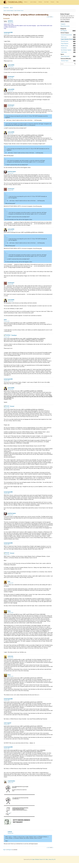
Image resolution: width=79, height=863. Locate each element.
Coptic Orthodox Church (67, 39)
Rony (9, 611)
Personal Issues (64, 41)
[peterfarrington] (5, 172)
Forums (52, 2)
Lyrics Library (33, 2)
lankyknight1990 (8, 32)
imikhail (10, 831)
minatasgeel (11, 76)
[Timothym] (7, 335)
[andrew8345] (5, 65)
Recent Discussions (65, 26)
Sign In (11, 7)
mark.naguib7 (7, 723)
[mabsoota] (5, 656)
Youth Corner (64, 52)
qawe (5, 319)
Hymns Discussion (65, 56)
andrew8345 (11, 65)
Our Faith (46, 2)
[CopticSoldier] (5, 781)
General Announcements (66, 34)
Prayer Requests (64, 43)
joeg (9, 581)
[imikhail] (5, 832)
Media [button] (25, 2)
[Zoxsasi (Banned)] (6, 406)
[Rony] (5, 611)
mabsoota (10, 656)
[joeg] (5, 582)
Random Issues (64, 45)
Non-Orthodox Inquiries (66, 50)
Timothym (14, 335)
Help (57, 2)
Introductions (64, 47)
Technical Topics (64, 60)
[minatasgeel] (5, 77)
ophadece (10, 21)
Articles (40, 2)
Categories (63, 24)
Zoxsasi (12, 406)
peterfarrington (12, 171)
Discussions (6, 7)
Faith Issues (64, 37)
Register (67, 21)
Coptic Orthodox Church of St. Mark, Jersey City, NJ (43, 859)
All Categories (64, 30)
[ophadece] (5, 21)
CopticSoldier (11, 781)
